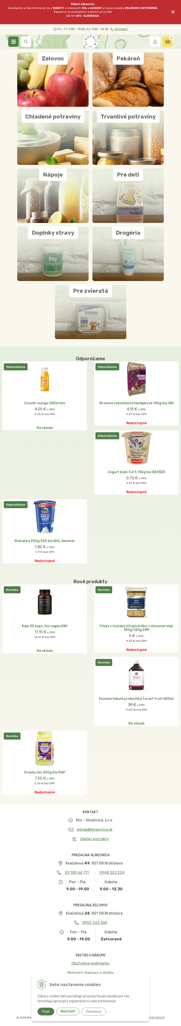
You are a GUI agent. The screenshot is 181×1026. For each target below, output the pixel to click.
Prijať (46, 1011)
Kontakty (121, 29)
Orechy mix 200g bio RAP (44, 772)
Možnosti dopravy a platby (90, 973)
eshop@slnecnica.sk (94, 829)
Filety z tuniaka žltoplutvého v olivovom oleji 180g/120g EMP (136, 628)
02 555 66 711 (77, 872)
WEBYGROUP (156, 1017)
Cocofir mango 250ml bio (44, 403)
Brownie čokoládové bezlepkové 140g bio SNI (136, 403)
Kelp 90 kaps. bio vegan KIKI (44, 626)
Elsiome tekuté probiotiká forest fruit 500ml (136, 699)
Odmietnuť (94, 1011)
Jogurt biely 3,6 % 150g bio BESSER (136, 472)
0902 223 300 (94, 922)
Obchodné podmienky (90, 963)
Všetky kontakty (94, 839)
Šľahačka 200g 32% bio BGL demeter (44, 541)
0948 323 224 (111, 872)
